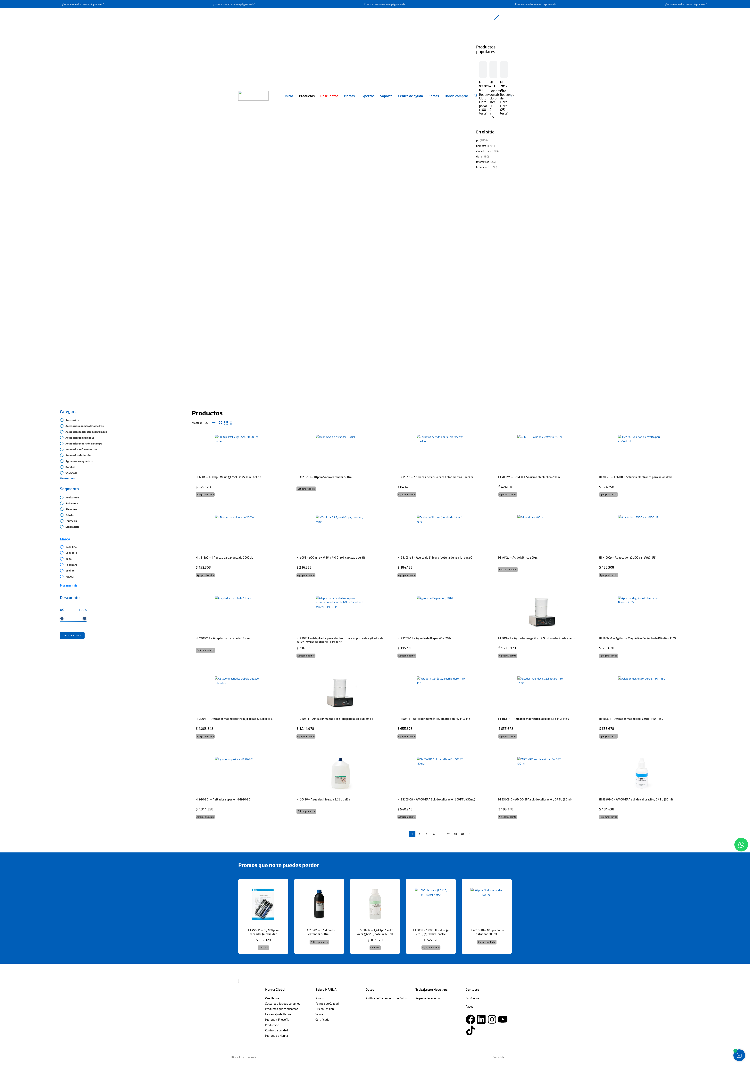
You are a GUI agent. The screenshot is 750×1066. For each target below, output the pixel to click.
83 (455, 834)
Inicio (289, 95)
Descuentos (329, 95)
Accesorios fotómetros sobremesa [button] (86, 432)
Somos (434, 95)
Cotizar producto (306, 489)
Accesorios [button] (72, 420)
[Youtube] (503, 1019)
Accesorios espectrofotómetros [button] (84, 426)
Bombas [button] (70, 467)
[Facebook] (470, 1019)
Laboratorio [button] (72, 527)
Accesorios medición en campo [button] (83, 443)
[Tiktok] (470, 1030)
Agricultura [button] (71, 503)
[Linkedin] (481, 1019)
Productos (307, 95)
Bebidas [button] (69, 515)
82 (448, 834)
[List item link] (288, 998)
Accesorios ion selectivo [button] (80, 437)
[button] (205, 494)
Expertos (367, 95)
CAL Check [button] (71, 473)
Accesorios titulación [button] (78, 455)
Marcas (349, 95)
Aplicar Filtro (72, 635)
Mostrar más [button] (67, 478)
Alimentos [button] (71, 509)
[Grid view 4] (232, 422)
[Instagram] (492, 1019)
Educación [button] (71, 521)
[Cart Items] (511, 95)
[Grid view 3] (226, 422)
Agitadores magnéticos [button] (79, 461)
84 (462, 834)
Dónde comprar (456, 95)
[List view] (213, 422)
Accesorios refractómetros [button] (81, 449)
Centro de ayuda (410, 95)
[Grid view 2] (220, 422)
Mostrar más (69, 585)
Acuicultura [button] (72, 497)
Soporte (386, 95)
